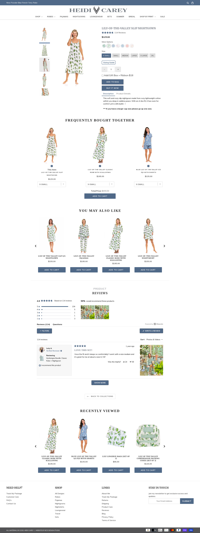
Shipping (105, 503)
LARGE (134, 56)
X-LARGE (144, 56)
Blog (103, 513)
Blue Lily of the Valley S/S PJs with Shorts (148, 171)
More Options (107, 42)
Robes (57, 497)
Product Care (107, 507)
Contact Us (11, 503)
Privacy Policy (107, 517)
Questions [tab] (57, 325)
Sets (57, 517)
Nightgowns (60, 503)
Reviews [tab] (43, 325)
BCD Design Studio (52, 530)
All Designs (59, 493)
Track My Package (14, 493)
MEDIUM (125, 56)
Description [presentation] (108, 93)
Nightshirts (59, 507)
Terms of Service (109, 520)
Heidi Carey (28, 530)
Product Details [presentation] (123, 93)
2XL (152, 56)
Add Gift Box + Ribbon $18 (118, 75)
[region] (95, 312)
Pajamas (58, 500)
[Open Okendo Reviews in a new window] (154, 324)
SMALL (116, 56)
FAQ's (8, 500)
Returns (105, 500)
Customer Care (12, 497)
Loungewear (60, 510)
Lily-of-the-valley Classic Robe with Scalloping (100, 171)
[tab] (108, 94)
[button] (132, 32)
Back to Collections (101, 396)
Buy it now (112, 88)
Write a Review (154, 331)
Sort (142, 339)
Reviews (105, 510)
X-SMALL (106, 56)
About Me (106, 493)
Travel (57, 513)
